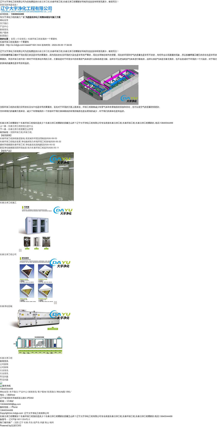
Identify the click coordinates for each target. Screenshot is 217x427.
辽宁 (21, 422)
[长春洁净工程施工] (37, 176)
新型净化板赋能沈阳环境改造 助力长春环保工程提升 (29, 147)
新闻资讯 (4, 29)
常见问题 (4, 376)
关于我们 (4, 23)
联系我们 (4, 35)
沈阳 (16, 422)
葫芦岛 (36, 422)
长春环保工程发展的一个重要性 (42, 38)
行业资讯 (21, 38)
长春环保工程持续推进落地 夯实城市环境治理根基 (28, 138)
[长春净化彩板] (37, 279)
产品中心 (4, 26)
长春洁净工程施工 (8, 202)
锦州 (52, 422)
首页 (13, 38)
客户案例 (4, 32)
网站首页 (4, 20)
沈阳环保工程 (16, 132)
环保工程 (27, 132)
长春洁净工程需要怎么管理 (20, 128)
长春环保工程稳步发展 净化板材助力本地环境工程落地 (30, 141)
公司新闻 (4, 364)
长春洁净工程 (43, 1)
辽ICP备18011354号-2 (19, 419)
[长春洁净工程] (37, 331)
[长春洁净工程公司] (37, 227)
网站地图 (61, 391)
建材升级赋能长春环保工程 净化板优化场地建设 (27, 144)
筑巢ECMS (16, 425)
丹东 (31, 422)
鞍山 (47, 422)
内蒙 (42, 422)
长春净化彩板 (6, 306)
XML (68, 391)
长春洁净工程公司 (8, 254)
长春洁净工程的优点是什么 (20, 125)
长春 (26, 422)
